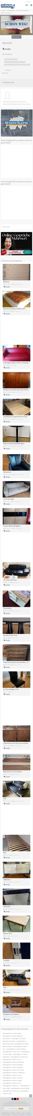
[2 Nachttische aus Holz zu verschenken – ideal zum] (16, 733)
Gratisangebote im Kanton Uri (11, 1086)
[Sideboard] (16, 870)
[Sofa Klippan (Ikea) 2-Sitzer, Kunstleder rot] (16, 353)
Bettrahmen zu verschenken (12, 772)
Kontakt (13, 1113)
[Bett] (16, 843)
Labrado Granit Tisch (10, 635)
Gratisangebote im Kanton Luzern (12, 1059)
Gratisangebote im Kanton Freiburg (16, 1049)
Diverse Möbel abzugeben (12, 526)
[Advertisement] (16, 161)
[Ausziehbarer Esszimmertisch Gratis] (16, 407)
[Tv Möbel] (16, 950)
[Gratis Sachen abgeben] (27, 5)
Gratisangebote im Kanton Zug (11, 1091)
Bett (4, 853)
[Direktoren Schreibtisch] (16, 1004)
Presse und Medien (6, 1114)
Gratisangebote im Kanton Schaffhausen (14, 1072)
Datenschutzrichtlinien (23, 1105)
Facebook (13, 1099)
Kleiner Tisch (7, 933)
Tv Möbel (6, 960)
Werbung (15, 1114)
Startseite (3, 10)
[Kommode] (16, 897)
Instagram (20, 1099)
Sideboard (6, 880)
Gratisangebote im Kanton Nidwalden (13, 1065)
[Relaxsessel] (16, 462)
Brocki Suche (6, 227)
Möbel (2, 13)
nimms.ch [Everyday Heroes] (18, 1102)
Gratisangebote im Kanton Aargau (12, 1033)
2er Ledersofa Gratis (10, 580)
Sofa (4, 799)
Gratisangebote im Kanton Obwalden (13, 1067)
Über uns (19, 1113)
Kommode (6, 907)
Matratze (6, 282)
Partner (29, 1113)
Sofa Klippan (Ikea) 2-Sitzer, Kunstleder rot (17, 363)
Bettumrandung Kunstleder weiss (14, 309)
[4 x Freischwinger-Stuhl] (16, 679)
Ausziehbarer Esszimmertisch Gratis (15, 417)
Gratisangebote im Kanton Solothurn (13, 1078)
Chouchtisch (7, 608)
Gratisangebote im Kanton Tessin (12, 1083)
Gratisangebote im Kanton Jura (19, 1057)
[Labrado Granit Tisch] (16, 625)
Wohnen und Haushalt (22, 10)
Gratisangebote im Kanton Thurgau (12, 1080)
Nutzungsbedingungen (9, 1105)
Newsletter (22, 1114)
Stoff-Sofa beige (8, 499)
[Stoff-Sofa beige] (16, 489)
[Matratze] (16, 272)
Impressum (29, 1114)
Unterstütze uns (5, 1113)
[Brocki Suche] (17, 123)
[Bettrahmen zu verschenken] (16, 762)
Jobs (24, 1113)
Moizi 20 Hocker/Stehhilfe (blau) (13, 444)
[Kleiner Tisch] (16, 924)
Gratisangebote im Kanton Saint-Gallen (13, 1070)
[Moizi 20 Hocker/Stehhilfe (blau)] (16, 434)
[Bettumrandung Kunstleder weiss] (16, 299)
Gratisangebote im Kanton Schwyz (12, 1075)
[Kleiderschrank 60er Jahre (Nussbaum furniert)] (16, 380)
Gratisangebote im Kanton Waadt (20, 1088)
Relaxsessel (7, 472)
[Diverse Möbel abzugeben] (16, 516)
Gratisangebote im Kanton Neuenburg (13, 1062)
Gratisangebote (11, 10)
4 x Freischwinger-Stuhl (11, 689)
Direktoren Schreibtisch (11, 1014)
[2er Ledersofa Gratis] (16, 570)
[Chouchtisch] (16, 598)
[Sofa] (16, 789)
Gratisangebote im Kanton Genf (11, 1051)
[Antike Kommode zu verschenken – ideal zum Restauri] (16, 652)
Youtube (18, 1099)
